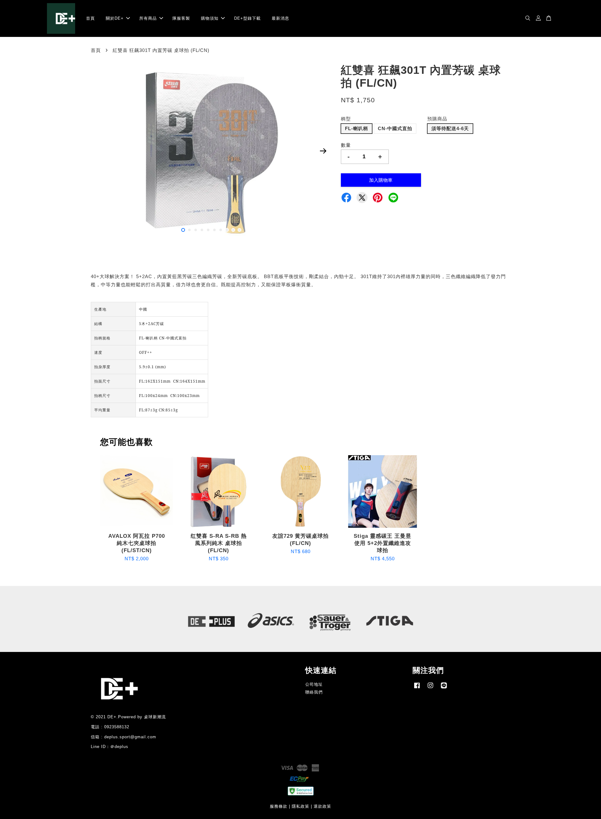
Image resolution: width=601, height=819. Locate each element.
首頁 (90, 18)
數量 (346, 145)
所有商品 (148, 18)
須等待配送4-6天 (450, 128)
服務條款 (278, 806)
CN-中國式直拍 (395, 128)
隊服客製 (181, 18)
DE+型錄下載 (247, 18)
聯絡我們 (314, 692)
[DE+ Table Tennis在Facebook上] (417, 688)
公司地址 (314, 684)
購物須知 (209, 18)
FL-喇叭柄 (356, 128)
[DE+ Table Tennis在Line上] (443, 688)
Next (323, 151)
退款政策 (322, 806)
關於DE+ (115, 18)
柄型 (346, 118)
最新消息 (280, 18)
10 (239, 230)
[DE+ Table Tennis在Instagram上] (430, 688)
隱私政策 (300, 806)
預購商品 (437, 118)
